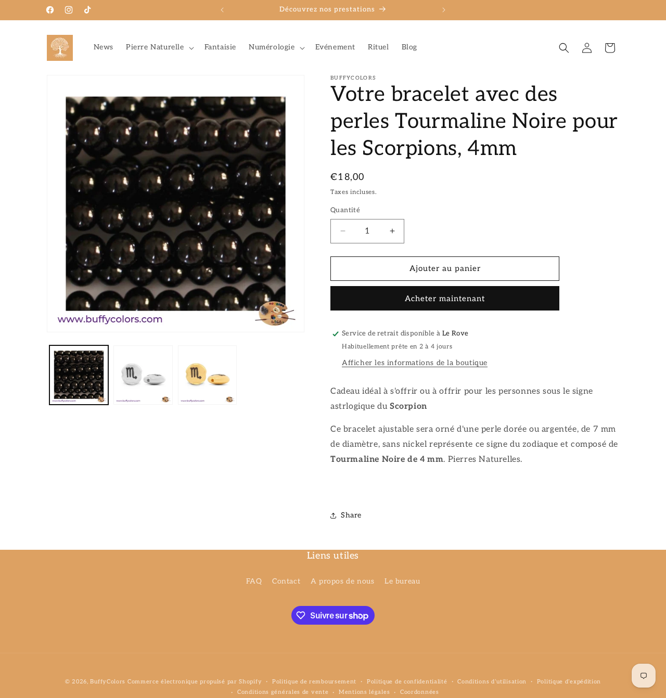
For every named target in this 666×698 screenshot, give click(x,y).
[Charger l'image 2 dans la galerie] (142, 374)
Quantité (345, 210)
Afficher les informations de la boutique (415, 362)
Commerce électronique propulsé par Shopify (194, 681)
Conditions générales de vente (282, 692)
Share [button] (351, 515)
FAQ (254, 581)
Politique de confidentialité (407, 681)
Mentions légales (364, 692)
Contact (286, 581)
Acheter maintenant (445, 298)
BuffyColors (107, 681)
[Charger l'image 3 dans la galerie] (207, 374)
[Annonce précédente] (222, 10)
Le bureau (402, 581)
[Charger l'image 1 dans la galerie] (78, 374)
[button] (159, 47)
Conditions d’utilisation (492, 681)
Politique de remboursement (314, 681)
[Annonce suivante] (443, 10)
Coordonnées (419, 692)
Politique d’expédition (569, 681)
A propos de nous (343, 581)
